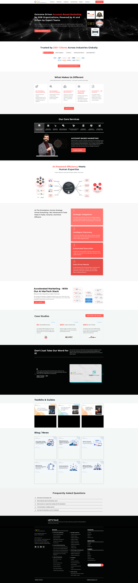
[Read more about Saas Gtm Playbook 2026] (69, 415)
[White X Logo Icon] (38, 547)
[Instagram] (44, 547)
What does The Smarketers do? (44, 497)
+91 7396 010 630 (40, 534)
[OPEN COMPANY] (90, 2)
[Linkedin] (41, 547)
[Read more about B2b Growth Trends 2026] (93, 415)
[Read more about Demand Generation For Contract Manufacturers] (69, 472)
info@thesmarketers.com (42, 533)
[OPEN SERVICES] (54, 2)
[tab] (48, 53)
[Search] (102, 565)
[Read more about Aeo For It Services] (93, 448)
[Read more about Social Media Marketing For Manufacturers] (45, 448)
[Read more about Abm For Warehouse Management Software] (93, 472)
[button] (85, 373)
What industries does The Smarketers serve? (47, 500)
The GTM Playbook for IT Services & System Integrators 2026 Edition (45, 429)
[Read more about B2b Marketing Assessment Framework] (45, 472)
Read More (45, 459)
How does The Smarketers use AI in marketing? (48, 510)
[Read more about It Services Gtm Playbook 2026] (45, 415)
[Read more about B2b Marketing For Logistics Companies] (69, 448)
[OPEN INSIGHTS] (83, 2)
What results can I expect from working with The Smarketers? (51, 503)
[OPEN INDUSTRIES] (61, 2)
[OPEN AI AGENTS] (68, 2)
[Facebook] (35, 547)
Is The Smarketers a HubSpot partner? (45, 507)
